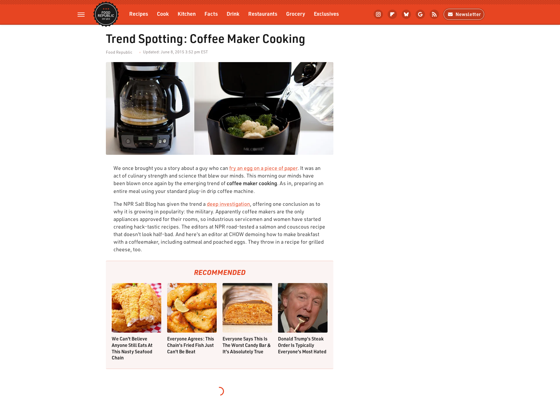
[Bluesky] (406, 14)
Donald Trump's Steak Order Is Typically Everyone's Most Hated (302, 345)
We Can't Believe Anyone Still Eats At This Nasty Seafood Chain (132, 348)
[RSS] (434, 14)
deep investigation (228, 204)
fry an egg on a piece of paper (263, 168)
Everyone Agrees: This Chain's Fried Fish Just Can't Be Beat (190, 345)
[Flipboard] (392, 14)
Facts (211, 13)
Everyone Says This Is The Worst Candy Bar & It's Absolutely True (247, 345)
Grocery (295, 13)
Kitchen (187, 13)
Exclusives (326, 13)
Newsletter (468, 14)
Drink (233, 13)
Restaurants (262, 13)
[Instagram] (378, 14)
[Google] (420, 14)
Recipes (138, 13)
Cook (163, 13)
